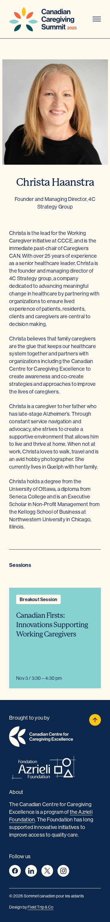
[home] (55, 737)
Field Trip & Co (40, 907)
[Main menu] (97, 19)
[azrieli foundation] (55, 768)
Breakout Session (38, 599)
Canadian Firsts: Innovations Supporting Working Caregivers (52, 624)
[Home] (43, 19)
